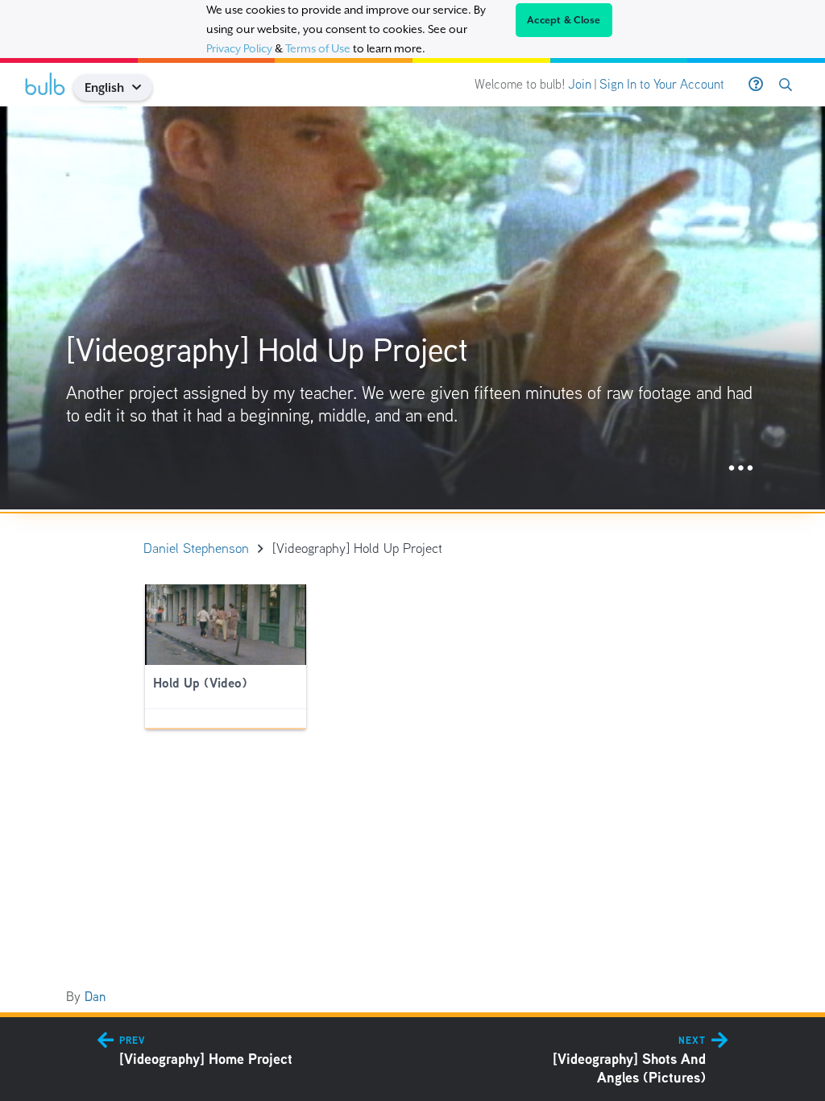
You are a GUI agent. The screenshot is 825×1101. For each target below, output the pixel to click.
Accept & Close (564, 20)
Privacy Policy (239, 48)
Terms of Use (317, 48)
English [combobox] (104, 87)
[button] (143, 87)
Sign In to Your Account (661, 84)
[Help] (755, 84)
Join (579, 84)
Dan (95, 996)
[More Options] (741, 469)
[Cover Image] (412, 307)
